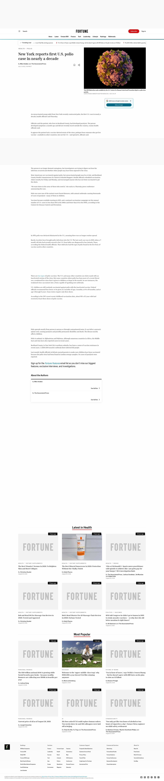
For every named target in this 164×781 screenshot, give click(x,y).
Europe (49, 764)
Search (25, 31)
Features (68, 748)
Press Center (137, 751)
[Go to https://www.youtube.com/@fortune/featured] (158, 777)
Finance (73, 36)
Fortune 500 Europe (24, 758)
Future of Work (112, 669)
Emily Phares (68, 572)
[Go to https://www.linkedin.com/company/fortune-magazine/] (148, 777)
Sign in (144, 31)
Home (50, 36)
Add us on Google (119, 105)
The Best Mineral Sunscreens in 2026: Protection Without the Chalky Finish (81, 567)
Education (68, 767)
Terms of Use (44, 776)
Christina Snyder (25, 572)
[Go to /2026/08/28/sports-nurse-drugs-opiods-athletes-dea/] (126, 547)
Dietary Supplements (34, 563)
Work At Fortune (137, 754)
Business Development (112, 761)
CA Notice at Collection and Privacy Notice (62, 776)
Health (22, 48)
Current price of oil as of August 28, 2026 (34, 721)
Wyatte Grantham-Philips (127, 730)
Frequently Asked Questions (85, 748)
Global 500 (22, 754)
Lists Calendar (23, 770)
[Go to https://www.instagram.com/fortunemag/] (152, 777)
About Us (136, 748)
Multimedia (112, 36)
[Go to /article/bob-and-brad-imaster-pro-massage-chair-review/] (82, 596)
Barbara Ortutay (113, 730)
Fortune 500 (65, 36)
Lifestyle (95, 36)
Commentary (69, 751)
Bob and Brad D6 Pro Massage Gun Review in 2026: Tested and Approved (36, 616)
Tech (79, 36)
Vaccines (118, 612)
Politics (109, 612)
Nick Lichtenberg (69, 681)
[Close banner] (131, 101)
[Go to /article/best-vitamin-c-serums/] (38, 547)
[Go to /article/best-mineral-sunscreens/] (82, 547)
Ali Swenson (112, 623)
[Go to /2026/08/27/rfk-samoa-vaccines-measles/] (126, 596)
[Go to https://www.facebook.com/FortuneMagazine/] (141, 777)
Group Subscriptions (111, 764)
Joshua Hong (24, 683)
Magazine (59, 767)
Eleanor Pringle (113, 681)
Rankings (103, 36)
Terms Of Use (82, 758)
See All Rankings (24, 767)
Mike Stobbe (24, 64)
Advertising (109, 748)
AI (62, 718)
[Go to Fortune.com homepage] (82, 31)
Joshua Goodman (129, 574)
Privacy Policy (82, 754)
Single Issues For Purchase (85, 761)
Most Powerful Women (25, 761)
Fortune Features (52, 363)
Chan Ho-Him (68, 730)
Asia (48, 761)
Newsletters (59, 764)
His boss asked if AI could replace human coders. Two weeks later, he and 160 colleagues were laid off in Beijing (81, 723)
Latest (56, 36)
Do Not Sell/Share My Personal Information (79, 776)
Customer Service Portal (85, 751)
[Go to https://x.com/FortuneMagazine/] (145, 777)
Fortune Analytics (111, 754)
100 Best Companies (25, 748)
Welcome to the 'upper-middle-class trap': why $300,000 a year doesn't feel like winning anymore (80, 674)
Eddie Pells (112, 576)
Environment (50, 767)
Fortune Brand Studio (111, 751)
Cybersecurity (111, 718)
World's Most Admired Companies (28, 764)
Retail (58, 754)
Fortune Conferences (111, 758)
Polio (29, 48)
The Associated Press (39, 64)
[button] (50, 37)
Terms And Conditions (139, 758)
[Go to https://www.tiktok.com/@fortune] (155, 777)
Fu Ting (75, 730)
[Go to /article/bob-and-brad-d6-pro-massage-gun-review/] (38, 596)
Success (65, 669)
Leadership (86, 36)
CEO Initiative (69, 758)
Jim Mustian (139, 574)
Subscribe (134, 31)
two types (41, 276)
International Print (83, 764)
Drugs (116, 563)
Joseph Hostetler (26, 725)
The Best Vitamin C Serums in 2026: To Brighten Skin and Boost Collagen (37, 567)
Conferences (69, 761)
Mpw (67, 754)
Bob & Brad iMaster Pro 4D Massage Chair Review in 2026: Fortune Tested (81, 616)
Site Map (136, 761)
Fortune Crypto (60, 748)
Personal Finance (25, 669)
